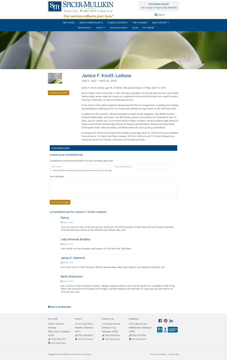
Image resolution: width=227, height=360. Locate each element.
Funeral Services (117, 22)
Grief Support (159, 22)
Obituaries (69, 22)
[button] (160, 15)
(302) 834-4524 (112, 335)
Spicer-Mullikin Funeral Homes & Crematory (74, 354)
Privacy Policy (174, 354)
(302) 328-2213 (58, 339)
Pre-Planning (140, 22)
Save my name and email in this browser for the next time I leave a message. (82, 170)
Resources (84, 28)
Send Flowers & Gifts (91, 22)
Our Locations (118, 28)
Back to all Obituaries (60, 307)
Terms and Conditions (158, 354)
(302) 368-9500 (169, 7)
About (100, 28)
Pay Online (148, 28)
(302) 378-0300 (138, 335)
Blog (135, 28)
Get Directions (58, 343)
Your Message (57, 176)
